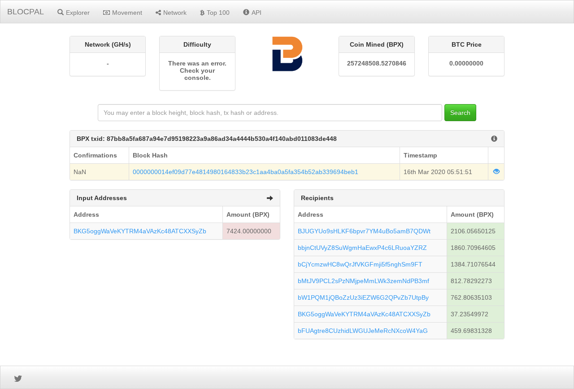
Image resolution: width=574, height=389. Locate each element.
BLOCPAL (25, 11)
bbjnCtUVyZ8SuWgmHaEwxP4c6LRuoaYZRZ (362, 247)
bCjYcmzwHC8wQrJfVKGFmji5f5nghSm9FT (360, 264)
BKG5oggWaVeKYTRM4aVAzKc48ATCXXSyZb (140, 231)
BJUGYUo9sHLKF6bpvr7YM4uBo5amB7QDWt (364, 231)
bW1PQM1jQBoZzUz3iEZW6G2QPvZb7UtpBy (363, 297)
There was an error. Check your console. (197, 70)
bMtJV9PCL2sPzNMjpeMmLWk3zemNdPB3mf (363, 280)
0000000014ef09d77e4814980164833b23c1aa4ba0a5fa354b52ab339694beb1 (245, 171)
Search (460, 112)
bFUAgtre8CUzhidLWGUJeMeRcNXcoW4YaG (363, 330)
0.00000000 (466, 63)
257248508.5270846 (376, 63)
